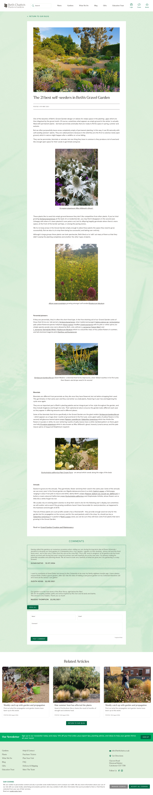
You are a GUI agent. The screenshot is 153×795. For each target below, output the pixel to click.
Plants (59, 6)
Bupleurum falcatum (96, 303)
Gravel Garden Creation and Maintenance (57, 527)
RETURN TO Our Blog (39, 16)
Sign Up (146, 737)
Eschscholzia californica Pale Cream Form (57, 472)
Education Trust (118, 6)
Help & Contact (29, 751)
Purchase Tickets (29, 755)
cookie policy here (16, 791)
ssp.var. (101, 494)
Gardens (70, 6)
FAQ (24, 762)
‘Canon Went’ (91, 327)
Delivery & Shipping (30, 766)
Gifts (105, 6)
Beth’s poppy (66, 517)
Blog (95, 6)
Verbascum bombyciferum (44, 378)
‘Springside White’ (44, 330)
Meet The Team (29, 770)
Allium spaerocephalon (57, 303)
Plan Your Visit (28, 758)
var (107, 322)
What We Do (83, 6)
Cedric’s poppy (98, 491)
